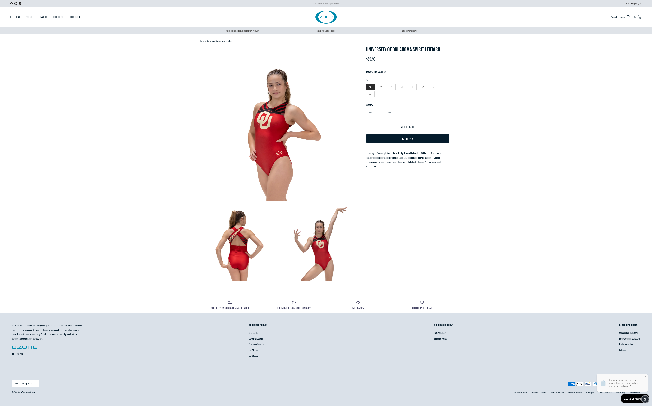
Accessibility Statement (539, 392)
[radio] (370, 87)
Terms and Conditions (575, 392)
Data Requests (590, 392)
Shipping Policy (440, 338)
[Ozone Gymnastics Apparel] (326, 17)
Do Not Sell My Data (605, 392)
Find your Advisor (626, 344)
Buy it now (407, 138)
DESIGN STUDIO (58, 17)
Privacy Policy (620, 392)
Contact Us (253, 355)
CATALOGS (43, 17)
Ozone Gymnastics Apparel (26, 392)
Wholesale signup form (628, 332)
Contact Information (557, 392)
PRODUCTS (29, 17)
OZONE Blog (253, 349)
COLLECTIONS (15, 17)
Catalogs (622, 349)
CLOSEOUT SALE (76, 17)
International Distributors (629, 338)
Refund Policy (440, 332)
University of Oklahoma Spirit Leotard (219, 40)
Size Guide (253, 332)
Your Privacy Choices (520, 392)
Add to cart (407, 126)
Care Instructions (256, 338)
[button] (645, 399)
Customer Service (256, 344)
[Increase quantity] (390, 112)
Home (202, 40)
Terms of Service (634, 392)
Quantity (369, 104)
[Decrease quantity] (370, 112)
